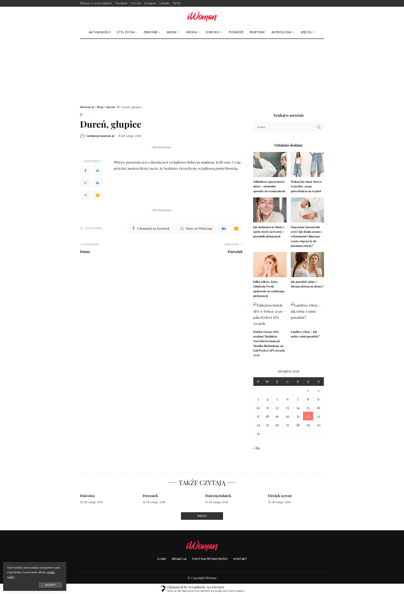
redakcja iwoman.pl (100, 136)
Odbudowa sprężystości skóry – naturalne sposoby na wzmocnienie (269, 186)
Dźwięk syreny (280, 495)
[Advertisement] (202, 70)
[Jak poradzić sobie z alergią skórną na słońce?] (307, 264)
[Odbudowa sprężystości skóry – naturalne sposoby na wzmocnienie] (269, 164)
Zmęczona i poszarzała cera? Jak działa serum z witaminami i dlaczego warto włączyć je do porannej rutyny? (306, 236)
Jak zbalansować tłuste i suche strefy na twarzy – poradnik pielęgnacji (268, 231)
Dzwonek (150, 495)
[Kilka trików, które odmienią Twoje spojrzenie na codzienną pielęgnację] (269, 264)
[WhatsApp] (85, 183)
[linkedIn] (223, 228)
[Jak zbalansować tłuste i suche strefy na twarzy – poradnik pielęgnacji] (269, 209)
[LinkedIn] (98, 183)
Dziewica (87, 495)
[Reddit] (85, 195)
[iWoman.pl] (202, 16)
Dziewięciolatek (218, 495)
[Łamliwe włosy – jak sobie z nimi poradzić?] (307, 314)
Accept (50, 585)
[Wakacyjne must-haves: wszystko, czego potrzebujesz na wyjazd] (307, 164)
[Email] (98, 195)
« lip (256, 448)
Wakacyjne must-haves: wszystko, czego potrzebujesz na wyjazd (306, 186)
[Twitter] (98, 171)
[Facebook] (85, 171)
